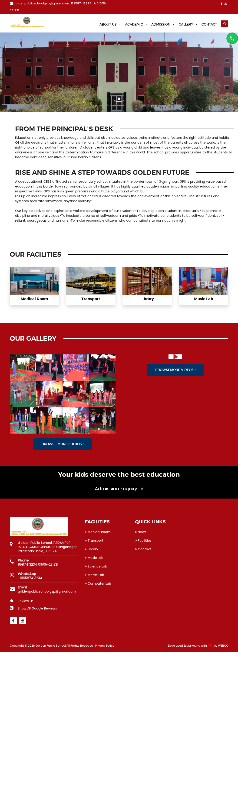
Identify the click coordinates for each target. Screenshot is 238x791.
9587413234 (82, 3)
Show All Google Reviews (37, 608)
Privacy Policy (104, 646)
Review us (25, 601)
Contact (144, 549)
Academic (134, 24)
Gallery (186, 24)
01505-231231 (48, 564)
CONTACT (209, 24)
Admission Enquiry (116, 488)
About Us (108, 24)
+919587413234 (30, 578)
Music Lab (203, 298)
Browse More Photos (62, 444)
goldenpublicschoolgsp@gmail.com (41, 3)
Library (147, 298)
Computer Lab (99, 583)
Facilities (144, 540)
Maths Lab (95, 575)
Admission (161, 24)
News (141, 532)
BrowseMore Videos (175, 370)
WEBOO (223, 646)
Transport (90, 298)
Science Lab (97, 566)
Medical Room (34, 298)
